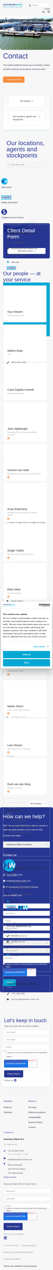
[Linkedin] (15, 1080)
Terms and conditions (12, 1259)
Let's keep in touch (25, 1020)
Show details (39, 646)
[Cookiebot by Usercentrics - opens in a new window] (39, 605)
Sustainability (34, 1117)
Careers (32, 1127)
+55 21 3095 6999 (18, 820)
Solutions (8, 1112)
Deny (26, 663)
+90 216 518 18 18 (19, 936)
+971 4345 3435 (18, 994)
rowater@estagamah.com (22, 888)
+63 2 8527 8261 (18, 243)
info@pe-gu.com (18, 941)
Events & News (35, 1122)
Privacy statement (28, 1245)
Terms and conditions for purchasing (20, 1266)
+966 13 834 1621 (18, 882)
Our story (32, 1107)
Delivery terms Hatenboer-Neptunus (18, 1252)
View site (15, 262)
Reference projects (37, 1112)
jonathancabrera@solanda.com (24, 248)
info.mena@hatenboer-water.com (25, 999)
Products (8, 1107)
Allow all (26, 654)
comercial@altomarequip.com (24, 826)
